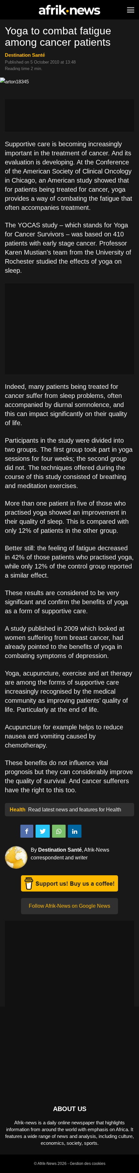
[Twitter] (43, 831)
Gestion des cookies (87, 1163)
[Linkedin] (74, 831)
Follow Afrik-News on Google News (69, 906)
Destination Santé (25, 55)
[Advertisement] (69, 115)
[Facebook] (26, 831)
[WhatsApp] (59, 831)
